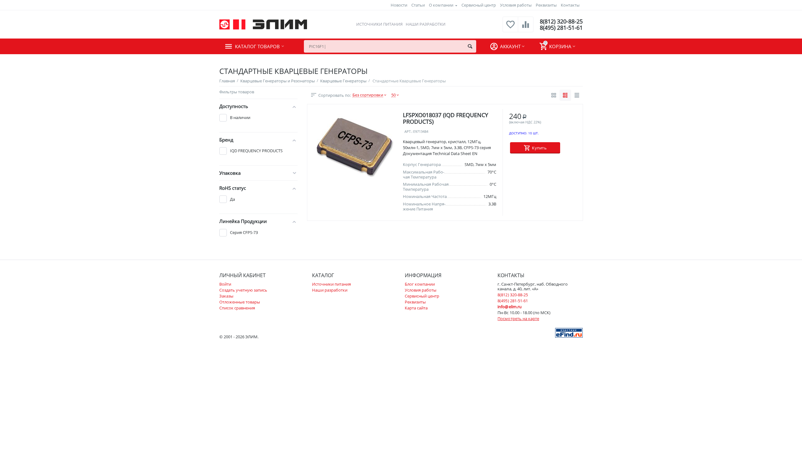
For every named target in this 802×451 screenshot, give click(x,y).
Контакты (570, 5)
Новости (399, 5)
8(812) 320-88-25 (561, 21)
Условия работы (516, 5)
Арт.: (408, 132)
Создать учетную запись (243, 290)
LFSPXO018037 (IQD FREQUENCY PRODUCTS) (445, 118)
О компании (441, 5)
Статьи (418, 5)
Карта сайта (416, 308)
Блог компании (420, 284)
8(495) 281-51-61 (561, 27)
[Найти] (470, 46)
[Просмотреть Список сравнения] (526, 28)
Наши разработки (425, 24)
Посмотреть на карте (518, 318)
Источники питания (379, 24)
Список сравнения (237, 308)
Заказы (226, 296)
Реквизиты (546, 5)
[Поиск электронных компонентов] (569, 332)
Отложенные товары (239, 302)
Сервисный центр (478, 5)
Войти (225, 284)
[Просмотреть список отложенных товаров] (510, 28)
